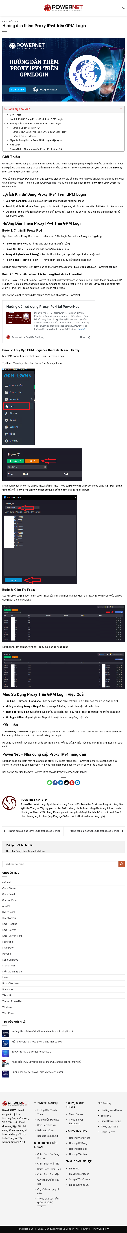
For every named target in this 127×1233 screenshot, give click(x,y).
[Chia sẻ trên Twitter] (60, 782)
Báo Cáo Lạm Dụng (47, 1135)
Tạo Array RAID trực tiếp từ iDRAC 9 (31, 1051)
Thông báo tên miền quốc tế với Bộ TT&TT (48, 1202)
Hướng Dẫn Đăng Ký (48, 1119)
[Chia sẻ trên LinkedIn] (77, 782)
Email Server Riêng (12, 935)
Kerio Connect (10, 959)
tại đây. (113, 266)
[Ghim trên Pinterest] (71, 782)
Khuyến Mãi (8, 965)
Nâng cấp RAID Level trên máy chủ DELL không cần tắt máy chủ (46, 1061)
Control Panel (9, 900)
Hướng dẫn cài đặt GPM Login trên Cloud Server (33, 831)
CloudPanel (8, 894)
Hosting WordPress (79, 1137)
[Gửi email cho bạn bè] (66, 782)
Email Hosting (9, 923)
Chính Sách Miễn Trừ (48, 1163)
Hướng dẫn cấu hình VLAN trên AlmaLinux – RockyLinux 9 (43, 1031)
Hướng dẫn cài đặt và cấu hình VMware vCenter (37, 1072)
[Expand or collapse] (121, 109)
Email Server (9, 929)
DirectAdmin (9, 918)
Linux (5, 977)
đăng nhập (21, 851)
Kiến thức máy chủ (12, 971)
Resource (7, 989)
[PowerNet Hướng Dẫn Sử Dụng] (63, 7)
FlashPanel (8, 947)
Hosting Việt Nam (78, 1154)
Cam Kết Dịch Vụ (46, 1125)
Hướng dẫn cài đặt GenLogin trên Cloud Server (94, 831)
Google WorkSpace (79, 1179)
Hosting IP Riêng (78, 1143)
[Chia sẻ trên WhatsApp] (49, 782)
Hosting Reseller (78, 1148)
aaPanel (6, 882)
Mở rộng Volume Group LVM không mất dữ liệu (37, 1041)
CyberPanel (8, 912)
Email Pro (74, 1168)
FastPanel (7, 941)
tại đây (83, 772)
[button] (4, 8)
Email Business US (79, 1184)
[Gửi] (121, 864)
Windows (7, 1007)
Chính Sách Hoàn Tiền (49, 1169)
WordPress (8, 1013)
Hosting (6, 953)
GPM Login (8, 163)
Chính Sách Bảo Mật (48, 1174)
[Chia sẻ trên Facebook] (55, 782)
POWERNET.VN (101, 1229)
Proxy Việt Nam (10, 21)
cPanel (6, 906)
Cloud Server (9, 888)
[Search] (123, 8)
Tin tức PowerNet (12, 1001)
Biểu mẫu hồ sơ (45, 1130)
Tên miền (7, 995)
